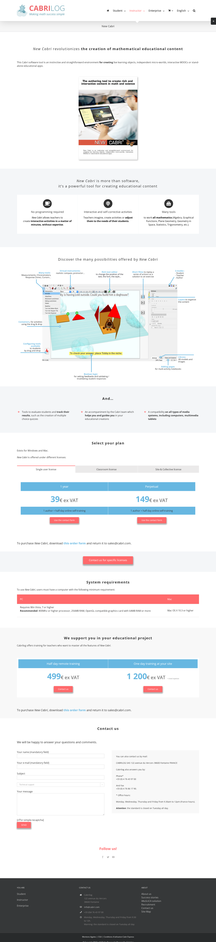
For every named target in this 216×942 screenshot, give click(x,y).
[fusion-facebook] (103, 857)
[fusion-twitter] (108, 857)
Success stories (149, 897)
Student (21, 894)
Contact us (147, 908)
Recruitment (148, 904)
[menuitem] (108, 10)
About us (146, 894)
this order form (74, 543)
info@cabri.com (91, 907)
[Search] (194, 10)
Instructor (22, 899)
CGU (100, 937)
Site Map (146, 911)
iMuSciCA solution (151, 901)
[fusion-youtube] (113, 857)
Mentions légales (89, 937)
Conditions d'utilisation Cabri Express (119, 937)
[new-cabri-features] (108, 269)
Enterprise (23, 905)
